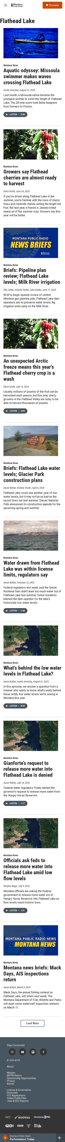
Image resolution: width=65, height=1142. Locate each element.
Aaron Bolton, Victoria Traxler (17, 487)
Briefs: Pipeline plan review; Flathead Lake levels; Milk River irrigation (31, 276)
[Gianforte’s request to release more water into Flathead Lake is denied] (30, 736)
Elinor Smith (9, 191)
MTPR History (14, 1075)
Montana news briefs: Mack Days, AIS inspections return (32, 974)
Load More (32, 1023)
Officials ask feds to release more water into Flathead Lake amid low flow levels (28, 869)
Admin (10, 1084)
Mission (11, 1073)
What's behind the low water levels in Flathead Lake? (32, 671)
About (10, 1066)
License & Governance (19, 1090)
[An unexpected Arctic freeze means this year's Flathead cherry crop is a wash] (30, 334)
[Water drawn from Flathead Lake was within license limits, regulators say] (30, 535)
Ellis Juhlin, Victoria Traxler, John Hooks (22, 289)
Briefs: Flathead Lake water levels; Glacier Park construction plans (31, 474)
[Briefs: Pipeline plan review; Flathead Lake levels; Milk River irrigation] (30, 243)
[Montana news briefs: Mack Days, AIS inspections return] (30, 940)
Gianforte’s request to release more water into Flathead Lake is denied (28, 769)
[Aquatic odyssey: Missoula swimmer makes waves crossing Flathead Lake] (30, 43)
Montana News (10, 65)
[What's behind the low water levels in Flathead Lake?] (30, 640)
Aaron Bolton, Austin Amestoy (17, 681)
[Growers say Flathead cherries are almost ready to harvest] (30, 144)
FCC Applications (16, 1095)
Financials (12, 1092)
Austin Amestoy (11, 90)
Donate (54, 5)
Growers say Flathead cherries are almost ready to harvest (30, 178)
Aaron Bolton (9, 582)
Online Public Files (16, 1098)
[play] (5, 1137)
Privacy (11, 1081)
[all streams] (60, 1137)
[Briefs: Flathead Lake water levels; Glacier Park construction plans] (30, 441)
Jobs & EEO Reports (18, 1101)
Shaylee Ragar (10, 886)
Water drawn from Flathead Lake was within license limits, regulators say (31, 569)
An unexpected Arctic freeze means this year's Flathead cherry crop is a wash (29, 370)
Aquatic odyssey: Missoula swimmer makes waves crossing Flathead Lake (31, 76)
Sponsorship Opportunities (21, 1078)
